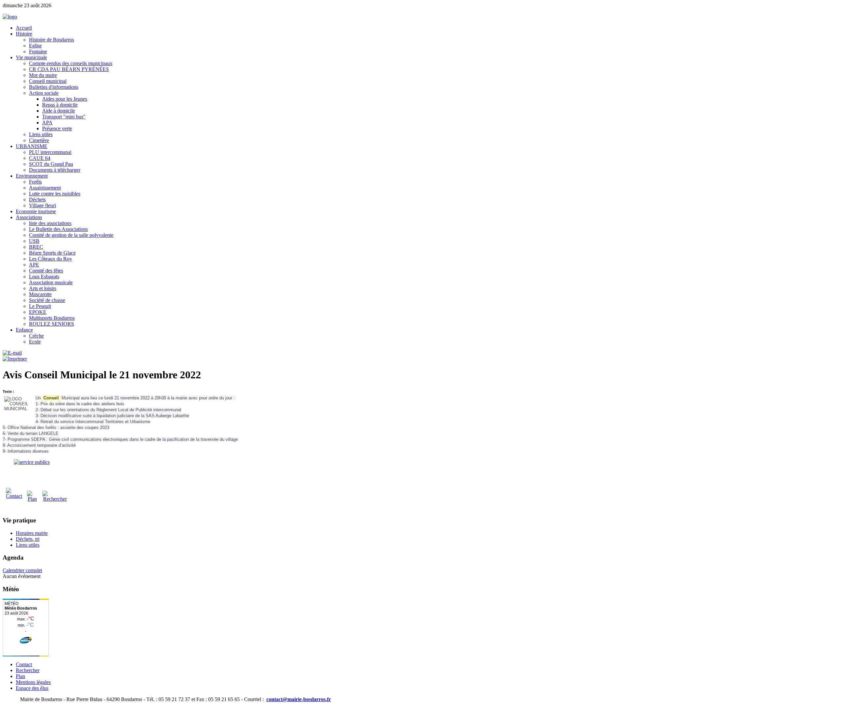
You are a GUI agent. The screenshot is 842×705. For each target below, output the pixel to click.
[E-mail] (12, 353)
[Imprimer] (15, 359)
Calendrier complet (22, 570)
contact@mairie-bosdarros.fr (298, 699)
